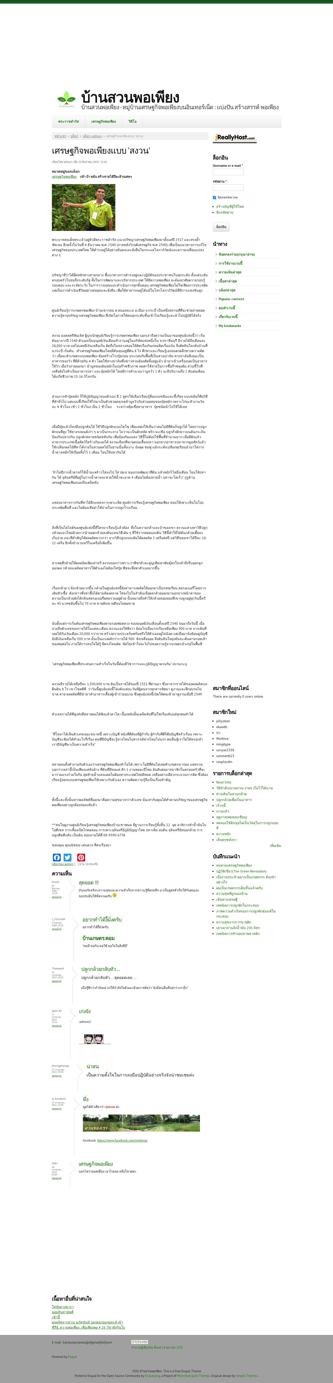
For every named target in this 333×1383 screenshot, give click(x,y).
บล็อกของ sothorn (62, 864)
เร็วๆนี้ (221, 805)
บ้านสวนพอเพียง (130, 97)
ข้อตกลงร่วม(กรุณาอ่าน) (237, 254)
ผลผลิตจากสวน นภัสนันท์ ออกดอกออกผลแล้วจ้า (87, 1322)
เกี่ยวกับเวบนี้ (228, 317)
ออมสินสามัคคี (62, 1312)
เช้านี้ (56, 1317)
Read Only (223, 782)
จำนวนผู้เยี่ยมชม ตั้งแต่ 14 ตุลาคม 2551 (157, 1347)
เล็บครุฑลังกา (226, 840)
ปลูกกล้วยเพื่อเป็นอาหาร (234, 800)
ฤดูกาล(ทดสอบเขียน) (231, 817)
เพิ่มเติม (275, 845)
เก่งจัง (84, 1011)
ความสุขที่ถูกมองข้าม (232, 893)
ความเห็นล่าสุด (230, 272)
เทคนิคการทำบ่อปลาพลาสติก (238, 933)
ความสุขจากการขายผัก (233, 922)
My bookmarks (230, 326)
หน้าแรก (60, 136)
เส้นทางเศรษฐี (226, 899)
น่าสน (92, 1066)
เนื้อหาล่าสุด (228, 281)
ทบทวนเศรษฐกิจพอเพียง (234, 865)
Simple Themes (246, 1376)
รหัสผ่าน (220, 181)
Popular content (231, 299)
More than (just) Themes (193, 1376)
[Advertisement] (166, 43)
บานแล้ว (222, 811)
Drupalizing (152, 1376)
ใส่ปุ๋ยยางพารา (63, 1307)
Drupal (72, 1357)
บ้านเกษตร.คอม (98, 938)
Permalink (56, 897)
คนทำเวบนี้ (227, 308)
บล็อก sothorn (92, 136)
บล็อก (74, 136)
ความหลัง (223, 834)
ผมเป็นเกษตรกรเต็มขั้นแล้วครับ (239, 888)
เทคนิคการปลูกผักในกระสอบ (237, 905)
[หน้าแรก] (66, 99)
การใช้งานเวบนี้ (231, 263)
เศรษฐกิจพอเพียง (103, 121)
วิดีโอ (132, 121)
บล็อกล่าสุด (227, 290)
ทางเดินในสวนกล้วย (231, 794)
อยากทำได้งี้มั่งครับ (102, 919)
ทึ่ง (85, 1099)
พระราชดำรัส (68, 121)
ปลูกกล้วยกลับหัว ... (100, 969)
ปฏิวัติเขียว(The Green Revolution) (241, 871)
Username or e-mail (228, 166)
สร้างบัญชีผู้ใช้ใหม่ (230, 206)
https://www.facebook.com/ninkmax (122, 1140)
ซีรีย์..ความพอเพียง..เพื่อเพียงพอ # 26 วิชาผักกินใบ (88, 1327)
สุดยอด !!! (88, 882)
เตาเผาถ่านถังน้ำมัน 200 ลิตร (238, 928)
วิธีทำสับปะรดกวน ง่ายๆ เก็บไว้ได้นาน (244, 788)
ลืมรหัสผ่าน (224, 212)
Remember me (228, 197)
